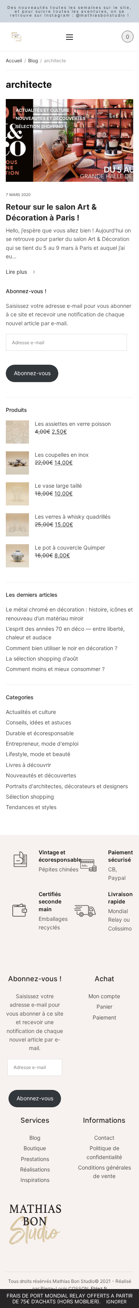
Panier (104, 1006)
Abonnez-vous (32, 373)
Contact (104, 1137)
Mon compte (104, 996)
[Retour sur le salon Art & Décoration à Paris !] (69, 140)
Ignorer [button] (116, 1301)
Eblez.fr (99, 1288)
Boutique (35, 1148)
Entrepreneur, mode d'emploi (42, 743)
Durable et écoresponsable (40, 733)
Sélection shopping (39, 126)
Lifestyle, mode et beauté (38, 754)
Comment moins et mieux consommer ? (55, 669)
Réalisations (35, 1169)
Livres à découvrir (28, 765)
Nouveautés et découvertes (50, 118)
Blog (35, 1137)
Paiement (104, 1017)
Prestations (35, 1159)
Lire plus (16, 272)
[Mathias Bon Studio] (16, 36)
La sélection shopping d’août (42, 658)
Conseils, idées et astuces (38, 722)
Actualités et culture (43, 110)
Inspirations (34, 1180)
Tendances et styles (31, 807)
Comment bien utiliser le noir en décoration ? (61, 648)
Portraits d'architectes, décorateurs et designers (67, 786)
